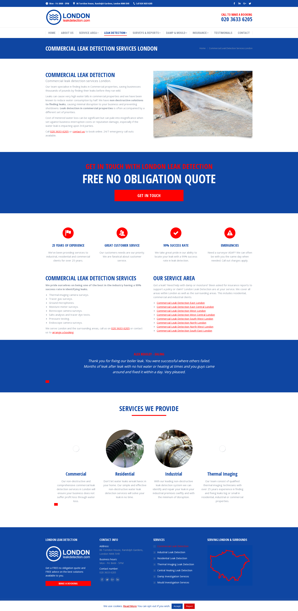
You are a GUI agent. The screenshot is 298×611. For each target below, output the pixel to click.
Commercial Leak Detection (172, 546)
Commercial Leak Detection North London (181, 322)
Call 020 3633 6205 (144, 3)
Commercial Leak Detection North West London (185, 326)
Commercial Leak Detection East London (181, 302)
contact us (79, 131)
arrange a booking (63, 332)
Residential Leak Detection (172, 558)
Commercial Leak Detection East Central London (185, 306)
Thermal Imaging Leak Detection (175, 564)
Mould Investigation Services (173, 582)
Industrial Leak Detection (171, 552)
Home (203, 48)
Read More (130, 606)
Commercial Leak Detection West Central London (186, 314)
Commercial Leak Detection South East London (184, 330)
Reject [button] (189, 606)
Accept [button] (177, 606)
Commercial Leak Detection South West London (185, 318)
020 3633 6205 (59, 131)
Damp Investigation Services (173, 576)
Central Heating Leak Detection (174, 570)
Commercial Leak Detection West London (181, 310)
